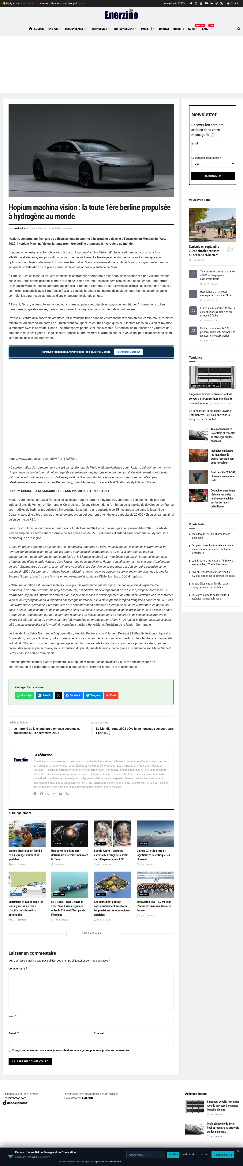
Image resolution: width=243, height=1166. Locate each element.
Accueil (39, 29)
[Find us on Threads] (216, 3)
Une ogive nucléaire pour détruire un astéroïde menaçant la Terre (69, 855)
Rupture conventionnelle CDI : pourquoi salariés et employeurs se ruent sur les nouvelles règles (217, 332)
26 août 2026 (218, 403)
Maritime (59, 894)
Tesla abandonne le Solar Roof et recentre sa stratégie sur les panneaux (223, 1127)
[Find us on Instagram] (201, 3)
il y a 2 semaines (147, 915)
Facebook (74, 695)
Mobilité (146, 29)
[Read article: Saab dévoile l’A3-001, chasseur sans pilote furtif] (198, 477)
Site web (99, 1033)
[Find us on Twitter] (196, 3)
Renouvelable (74, 29)
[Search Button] (238, 29)
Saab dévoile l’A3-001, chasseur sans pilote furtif (223, 476)
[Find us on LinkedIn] (212, 3)
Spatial (58, 843)
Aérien (143, 843)
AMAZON (87, 1098)
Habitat (164, 29)
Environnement (124, 29)
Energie (53, 29)
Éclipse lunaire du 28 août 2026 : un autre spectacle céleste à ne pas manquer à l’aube (218, 312)
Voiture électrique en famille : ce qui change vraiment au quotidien (26, 855)
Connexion (235, 3)
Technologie (98, 29)
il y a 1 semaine (103, 864)
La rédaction (19, 228)
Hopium (80, 252)
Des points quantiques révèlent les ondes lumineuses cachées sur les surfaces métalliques (223, 498)
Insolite (178, 29)
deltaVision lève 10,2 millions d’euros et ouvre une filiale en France (154, 906)
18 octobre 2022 (38, 228)
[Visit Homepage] (121, 14)
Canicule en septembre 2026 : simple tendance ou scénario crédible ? (204, 251)
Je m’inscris (221, 1154)
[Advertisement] (121, 64)
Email (112, 695)
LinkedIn (46, 695)
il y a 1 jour (58, 864)
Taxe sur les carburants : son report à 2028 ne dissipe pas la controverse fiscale (217, 275)
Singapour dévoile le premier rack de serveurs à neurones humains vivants (223, 1105)
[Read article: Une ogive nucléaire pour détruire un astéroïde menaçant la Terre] (69, 833)
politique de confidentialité (108, 1161)
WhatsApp (26, 695)
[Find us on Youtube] (206, 3)
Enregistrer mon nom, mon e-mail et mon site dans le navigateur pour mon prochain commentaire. (71, 1050)
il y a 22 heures (18, 864)
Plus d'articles (91, 933)
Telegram (94, 695)
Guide (193, 28)
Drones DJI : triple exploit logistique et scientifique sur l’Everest (153, 855)
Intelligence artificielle (205, 386)
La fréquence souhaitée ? (206, 157)
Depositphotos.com (14, 1098)
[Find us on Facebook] (191, 3)
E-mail (14, 1033)
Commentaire (18, 968)
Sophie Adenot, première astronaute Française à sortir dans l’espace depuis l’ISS (111, 855)
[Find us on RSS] (221, 3)
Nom (13, 1016)
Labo (206, 28)
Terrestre (66, 228)
